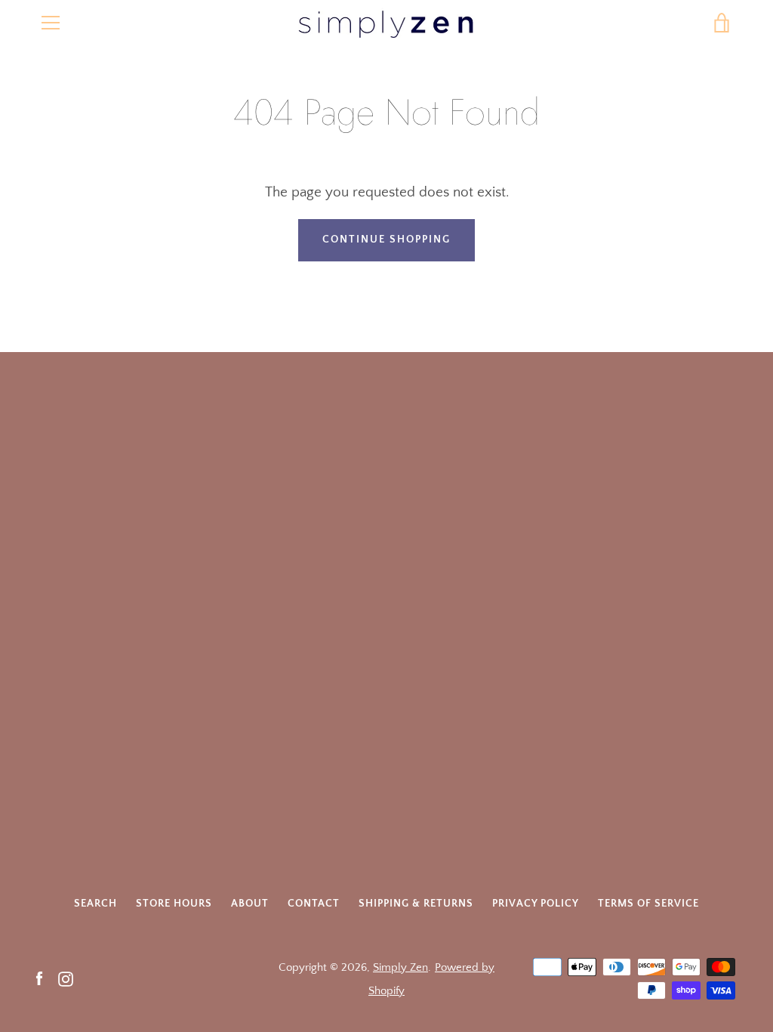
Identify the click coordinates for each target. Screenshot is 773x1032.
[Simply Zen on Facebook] (39, 978)
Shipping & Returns (416, 904)
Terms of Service (648, 904)
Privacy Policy (535, 904)
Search (95, 904)
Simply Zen (400, 967)
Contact (314, 904)
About (250, 904)
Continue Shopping (386, 239)
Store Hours (174, 904)
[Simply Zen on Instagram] (65, 978)
